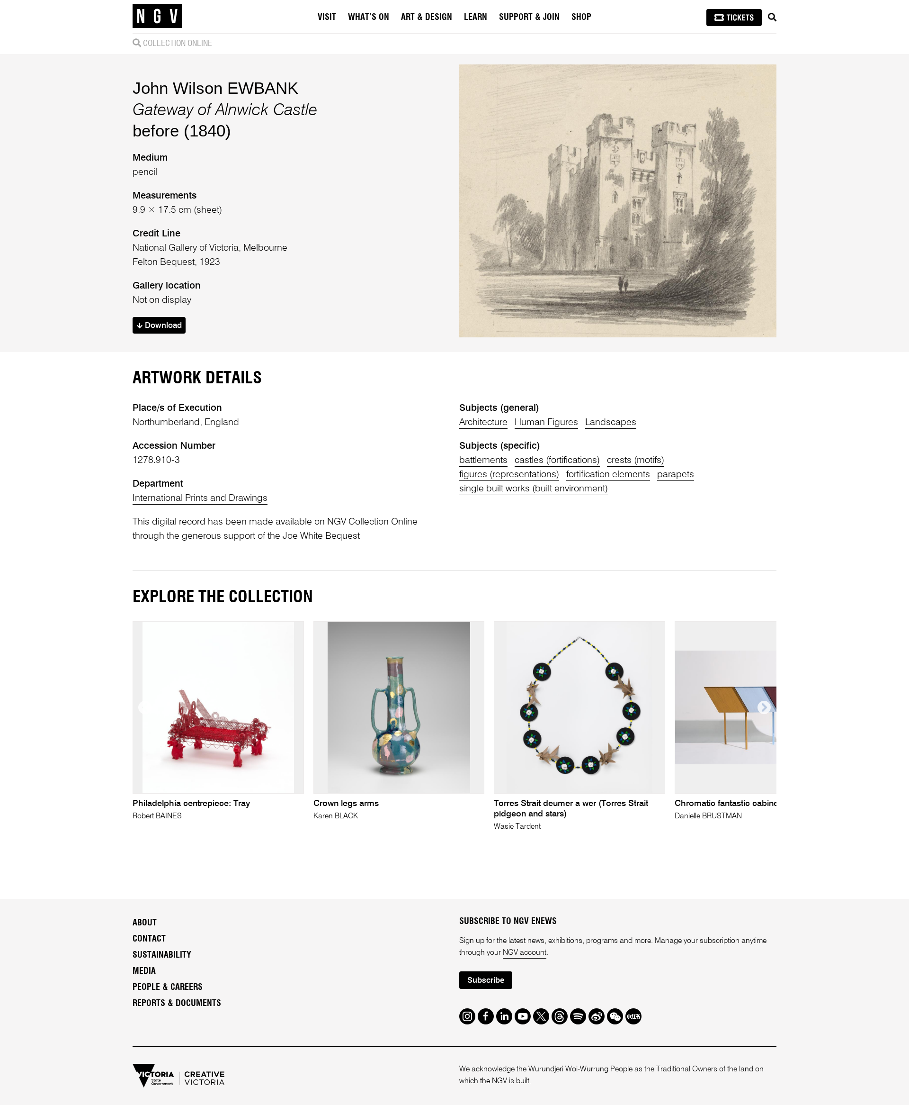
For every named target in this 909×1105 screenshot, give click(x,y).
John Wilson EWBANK (215, 88)
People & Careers (168, 987)
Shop (581, 17)
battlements (483, 460)
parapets (675, 475)
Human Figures (546, 422)
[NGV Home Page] (157, 16)
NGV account (524, 953)
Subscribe (485, 981)
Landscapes (610, 422)
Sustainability (162, 955)
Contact (149, 939)
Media (144, 971)
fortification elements (608, 475)
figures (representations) (509, 475)
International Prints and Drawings (200, 498)
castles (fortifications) (557, 460)
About (145, 923)
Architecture (483, 422)
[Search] (772, 17)
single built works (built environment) (533, 489)
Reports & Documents (177, 1003)
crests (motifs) (635, 460)
